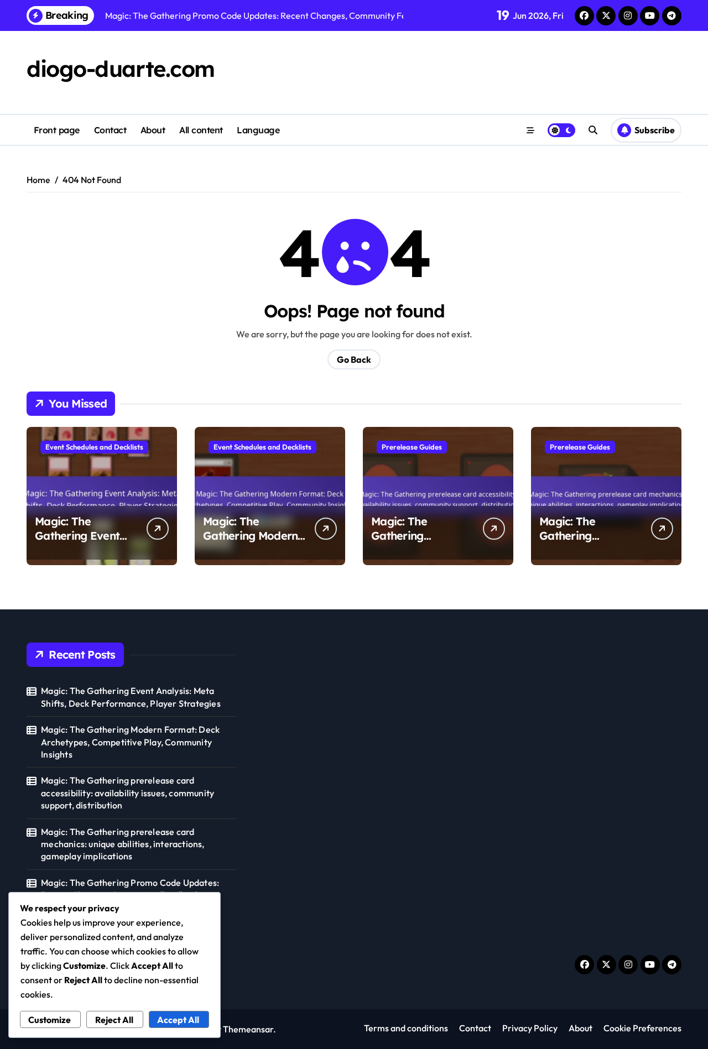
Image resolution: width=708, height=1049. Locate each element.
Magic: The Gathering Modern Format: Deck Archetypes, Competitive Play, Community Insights (130, 742)
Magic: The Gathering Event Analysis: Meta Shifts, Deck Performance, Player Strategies (131, 696)
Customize (49, 1019)
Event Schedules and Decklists (94, 446)
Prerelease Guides (412, 446)
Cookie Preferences (642, 1028)
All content (201, 129)
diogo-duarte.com (121, 68)
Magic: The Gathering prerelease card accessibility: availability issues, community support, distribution (127, 793)
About (152, 129)
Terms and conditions (406, 1028)
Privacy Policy (530, 1028)
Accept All (178, 1019)
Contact (110, 129)
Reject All (114, 1019)
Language (258, 129)
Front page (57, 129)
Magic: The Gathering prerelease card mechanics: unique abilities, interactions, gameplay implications (122, 844)
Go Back (354, 359)
